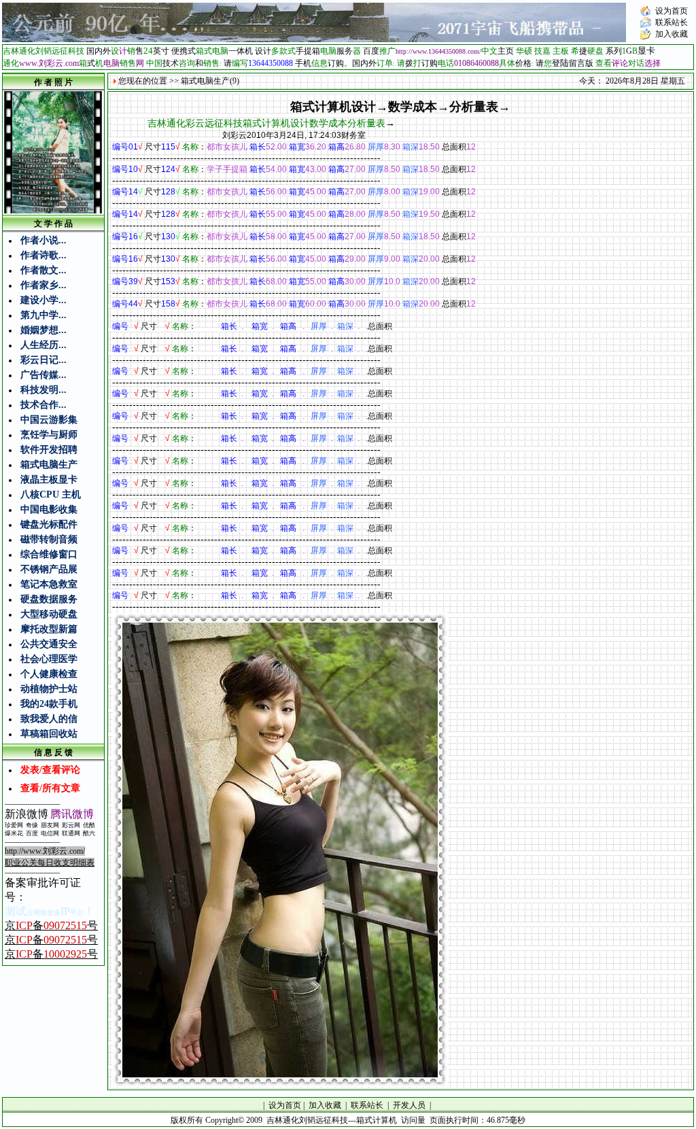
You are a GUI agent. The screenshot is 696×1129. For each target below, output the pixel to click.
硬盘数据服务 (48, 599)
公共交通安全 (48, 644)
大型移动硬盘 (48, 614)
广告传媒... (43, 375)
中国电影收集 (48, 509)
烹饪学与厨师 (48, 435)
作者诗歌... (43, 255)
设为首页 (671, 11)
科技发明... (43, 390)
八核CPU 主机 (50, 494)
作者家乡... (43, 285)
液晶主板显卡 (48, 479)
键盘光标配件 (48, 524)
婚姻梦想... (43, 330)
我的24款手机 (48, 704)
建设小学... (43, 300)
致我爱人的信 (48, 719)
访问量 (413, 1120)
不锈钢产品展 (48, 569)
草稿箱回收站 (48, 734)
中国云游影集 (48, 420)
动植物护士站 (48, 689)
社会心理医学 (48, 659)
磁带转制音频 (48, 539)
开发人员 (409, 1105)
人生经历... (43, 345)
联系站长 (671, 22)
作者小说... (43, 240)
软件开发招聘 (48, 450)
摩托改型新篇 (48, 629)
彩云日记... (43, 360)
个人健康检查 (48, 674)
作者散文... (43, 270)
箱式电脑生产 (48, 464)
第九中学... (43, 315)
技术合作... (43, 405)
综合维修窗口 (48, 554)
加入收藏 (671, 34)
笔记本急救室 (48, 584)
